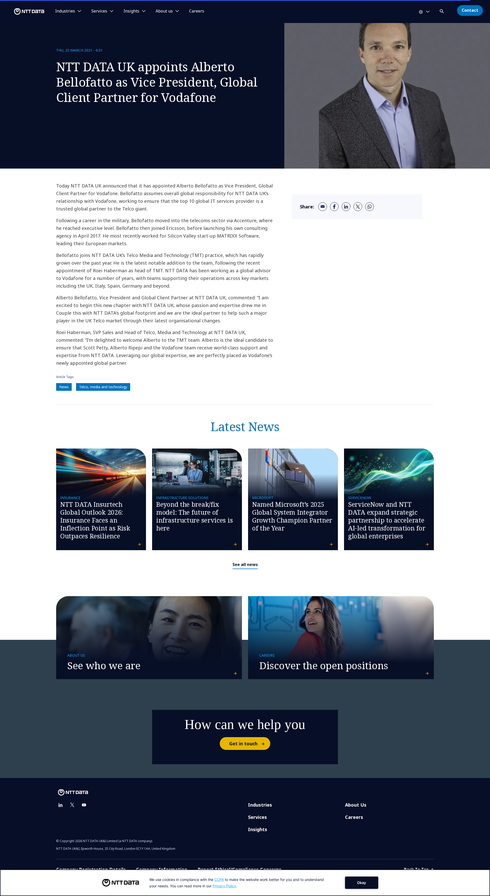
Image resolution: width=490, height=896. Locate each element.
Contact (470, 10)
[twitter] (357, 206)
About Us (355, 805)
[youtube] (84, 805)
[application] (245, 882)
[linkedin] (346, 206)
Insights (257, 829)
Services (257, 817)
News (64, 386)
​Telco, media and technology (103, 386)
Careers (196, 11)
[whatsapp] (369, 206)
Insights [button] (131, 11)
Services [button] (99, 11)
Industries (260, 805)
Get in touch (243, 743)
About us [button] (164, 11)
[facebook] (334, 206)
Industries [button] (65, 11)
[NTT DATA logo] (23, 11)
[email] (322, 206)
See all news (245, 564)
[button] (442, 10)
